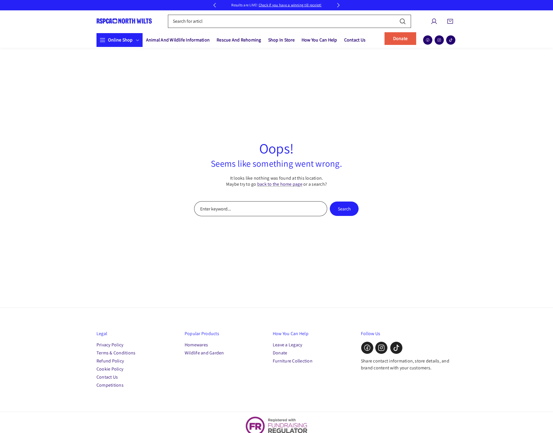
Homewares (196, 345)
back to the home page (279, 184)
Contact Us (107, 377)
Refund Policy (110, 361)
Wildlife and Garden (204, 353)
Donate (400, 38)
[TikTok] (451, 40)
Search (344, 209)
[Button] (214, 5)
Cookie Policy (109, 369)
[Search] (402, 21)
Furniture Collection (293, 361)
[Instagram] (439, 40)
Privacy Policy (109, 345)
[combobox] (289, 21)
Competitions (110, 385)
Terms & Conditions (115, 353)
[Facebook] (428, 40)
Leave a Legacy (287, 345)
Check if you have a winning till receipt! (290, 5)
